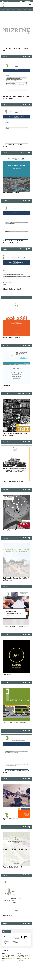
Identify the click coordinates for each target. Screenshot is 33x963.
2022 (25, 9)
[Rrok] (24, 937)
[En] (29, 152)
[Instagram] (26, 1)
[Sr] (26, 393)
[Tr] (29, 393)
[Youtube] (28, 1)
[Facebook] (21, 1)
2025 (8, 9)
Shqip (3, 1)
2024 (14, 9)
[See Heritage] (15, 937)
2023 (19, 9)
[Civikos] (7, 937)
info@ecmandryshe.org (24, 958)
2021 (30, 9)
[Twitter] (23, 1)
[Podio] (15, 942)
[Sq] (29, 56)
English (6, 1)
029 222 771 (5, 960)
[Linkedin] (30, 1)
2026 (3, 9)
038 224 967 (20, 960)
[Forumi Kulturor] (7, 942)
